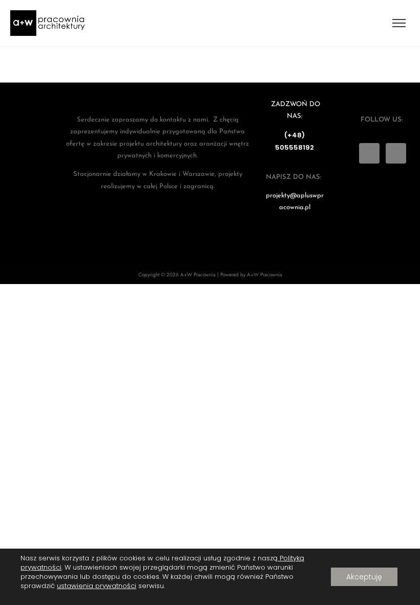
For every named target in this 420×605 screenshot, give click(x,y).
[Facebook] (396, 153)
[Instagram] (369, 153)
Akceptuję (364, 577)
